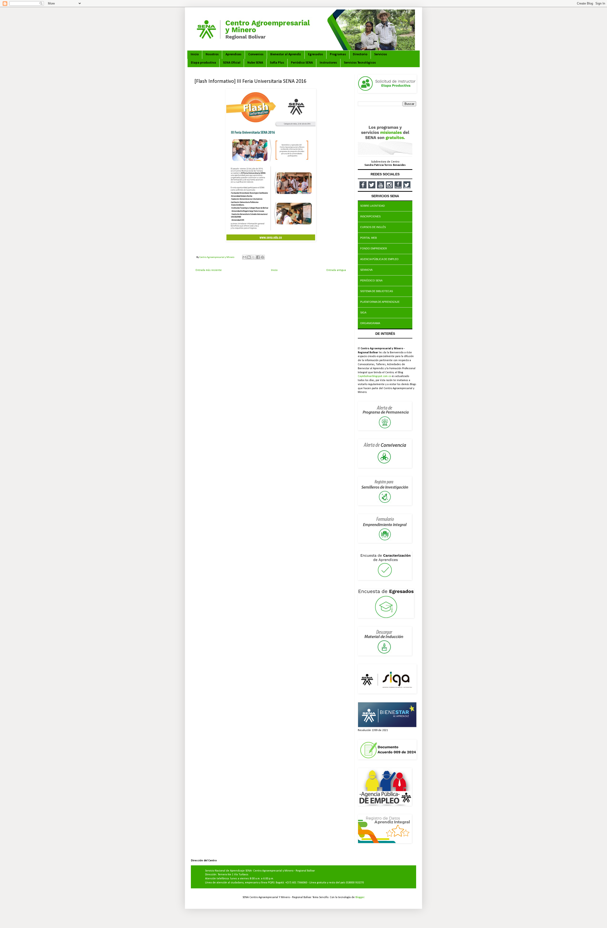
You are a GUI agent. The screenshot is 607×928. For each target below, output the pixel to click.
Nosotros (212, 54)
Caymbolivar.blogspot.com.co (374, 376)
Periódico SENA (302, 63)
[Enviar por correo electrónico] (244, 257)
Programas (338, 54)
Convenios (255, 54)
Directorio (360, 54)
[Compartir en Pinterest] (262, 257)
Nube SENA (255, 63)
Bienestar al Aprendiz (285, 54)
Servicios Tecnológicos (360, 63)
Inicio (195, 54)
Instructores (328, 63)
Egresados (315, 54)
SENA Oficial (231, 63)
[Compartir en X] (253, 257)
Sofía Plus (277, 63)
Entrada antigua (336, 270)
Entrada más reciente (209, 270)
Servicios (380, 54)
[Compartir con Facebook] (258, 257)
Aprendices (233, 54)
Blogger (359, 897)
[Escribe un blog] (249, 257)
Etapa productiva (203, 63)
